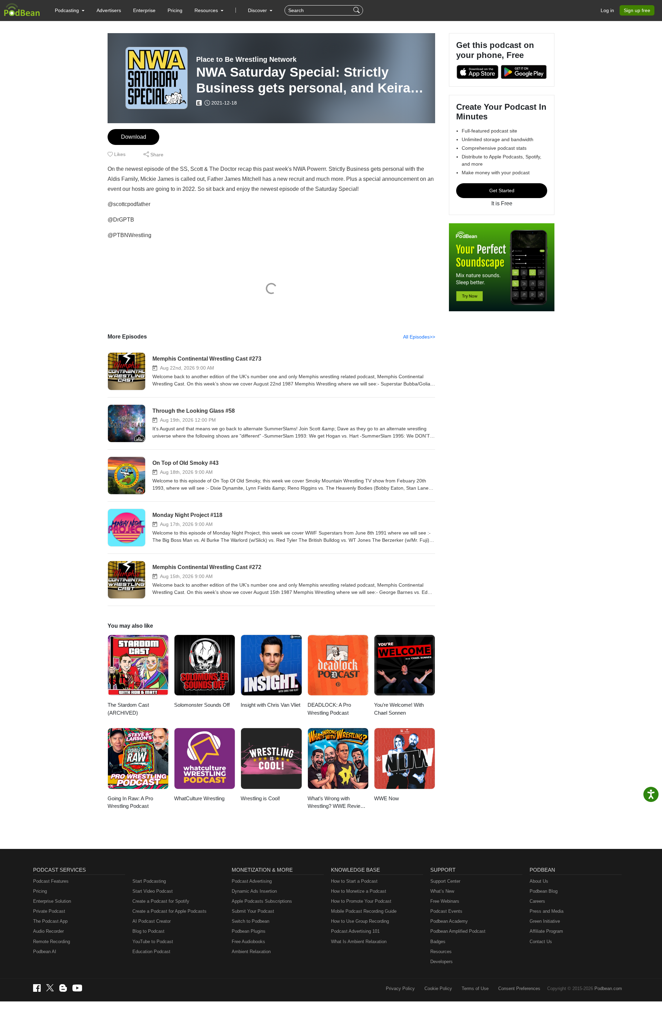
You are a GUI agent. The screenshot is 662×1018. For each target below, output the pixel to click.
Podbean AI (44, 951)
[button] (69, 10)
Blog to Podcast (148, 931)
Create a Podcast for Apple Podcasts (169, 911)
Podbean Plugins (248, 931)
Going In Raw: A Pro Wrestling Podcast (130, 802)
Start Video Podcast (152, 891)
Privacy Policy (400, 988)
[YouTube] (77, 988)
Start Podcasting (149, 881)
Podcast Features (51, 881)
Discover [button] (258, 10)
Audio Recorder (48, 931)
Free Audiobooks (248, 941)
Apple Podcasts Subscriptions (262, 901)
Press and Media (546, 911)
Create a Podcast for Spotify (160, 901)
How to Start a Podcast (354, 881)
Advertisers (109, 10)
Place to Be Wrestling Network (246, 59)
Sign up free (637, 10)
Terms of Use (475, 988)
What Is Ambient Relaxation (359, 941)
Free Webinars (444, 901)
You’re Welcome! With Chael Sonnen (399, 709)
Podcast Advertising (252, 881)
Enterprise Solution (52, 901)
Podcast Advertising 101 (355, 931)
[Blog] (63, 988)
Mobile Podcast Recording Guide (364, 911)
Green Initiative (545, 921)
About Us (539, 881)
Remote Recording (51, 941)
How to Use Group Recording (360, 921)
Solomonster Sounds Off (202, 705)
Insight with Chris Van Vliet (270, 705)
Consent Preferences (519, 988)
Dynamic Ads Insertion (254, 891)
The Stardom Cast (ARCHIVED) (128, 709)
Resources (441, 951)
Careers (537, 901)
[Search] (357, 10)
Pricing (175, 10)
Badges (437, 941)
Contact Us (541, 941)
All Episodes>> (419, 337)
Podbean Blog (544, 891)
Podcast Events (446, 911)
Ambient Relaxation (251, 951)
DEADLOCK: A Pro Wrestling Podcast (329, 709)
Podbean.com (608, 988)
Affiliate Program (546, 931)
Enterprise (144, 10)
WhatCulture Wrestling (199, 798)
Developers (441, 961)
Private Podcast (49, 911)
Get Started (501, 190)
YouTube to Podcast (152, 941)
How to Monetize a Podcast (358, 891)
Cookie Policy (438, 988)
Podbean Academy (449, 921)
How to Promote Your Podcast (361, 901)
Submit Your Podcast (253, 911)
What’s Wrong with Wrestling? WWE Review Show (336, 802)
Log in (607, 10)
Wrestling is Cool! (260, 798)
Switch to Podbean (250, 921)
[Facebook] (37, 988)
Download (133, 137)
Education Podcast (151, 951)
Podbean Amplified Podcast (457, 931)
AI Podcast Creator (151, 921)
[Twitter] (50, 987)
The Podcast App (50, 921)
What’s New (442, 891)
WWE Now (386, 798)
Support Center (445, 881)
